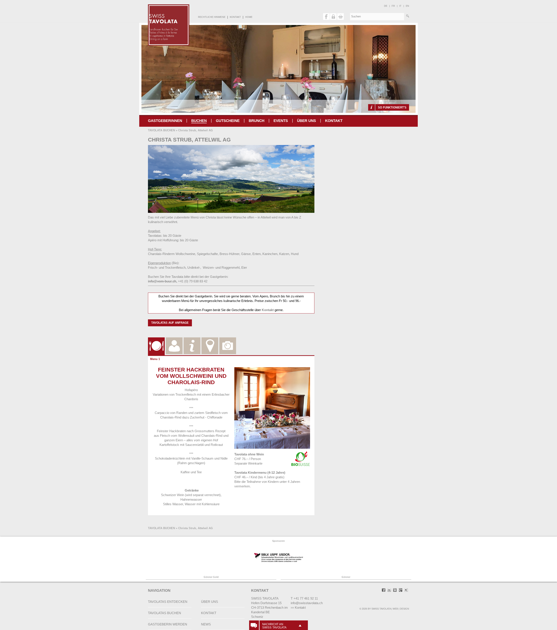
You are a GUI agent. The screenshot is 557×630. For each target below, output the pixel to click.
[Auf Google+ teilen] (400, 590)
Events (280, 121)
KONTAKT (235, 17)
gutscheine (228, 121)
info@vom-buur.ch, (162, 281)
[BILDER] (227, 340)
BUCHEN (199, 121)
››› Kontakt (298, 607)
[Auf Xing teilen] (406, 590)
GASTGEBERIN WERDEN (167, 624)
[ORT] (209, 340)
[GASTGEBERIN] (174, 340)
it (400, 6)
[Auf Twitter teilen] (389, 590)
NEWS (206, 624)
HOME (248, 17)
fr (393, 6)
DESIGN (404, 608)
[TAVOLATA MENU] (156, 340)
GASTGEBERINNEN (165, 121)
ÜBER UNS (306, 121)
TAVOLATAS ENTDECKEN (167, 601)
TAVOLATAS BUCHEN (164, 613)
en (407, 6)
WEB (395, 608)
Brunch (256, 121)
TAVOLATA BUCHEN (161, 130)
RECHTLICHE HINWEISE (211, 17)
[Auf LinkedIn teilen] (395, 590)
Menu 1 (155, 359)
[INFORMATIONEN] (192, 340)
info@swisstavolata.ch (307, 603)
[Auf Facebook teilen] (383, 590)
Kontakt (268, 310)
